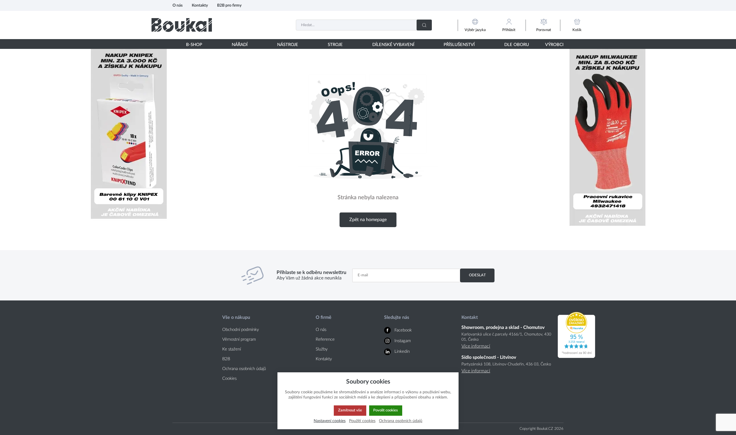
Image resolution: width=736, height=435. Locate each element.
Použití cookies (362, 421)
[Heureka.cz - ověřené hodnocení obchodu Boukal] (576, 356)
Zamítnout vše (350, 410)
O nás (177, 5)
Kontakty (200, 5)
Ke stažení (231, 349)
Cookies (229, 378)
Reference (325, 339)
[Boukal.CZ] (182, 25)
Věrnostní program (239, 339)
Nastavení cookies (330, 421)
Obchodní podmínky (240, 329)
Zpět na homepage (368, 219)
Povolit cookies (385, 410)
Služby (322, 349)
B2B (226, 359)
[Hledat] (424, 25)
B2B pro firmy (229, 5)
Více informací (475, 346)
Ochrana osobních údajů (244, 369)
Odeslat (477, 275)
